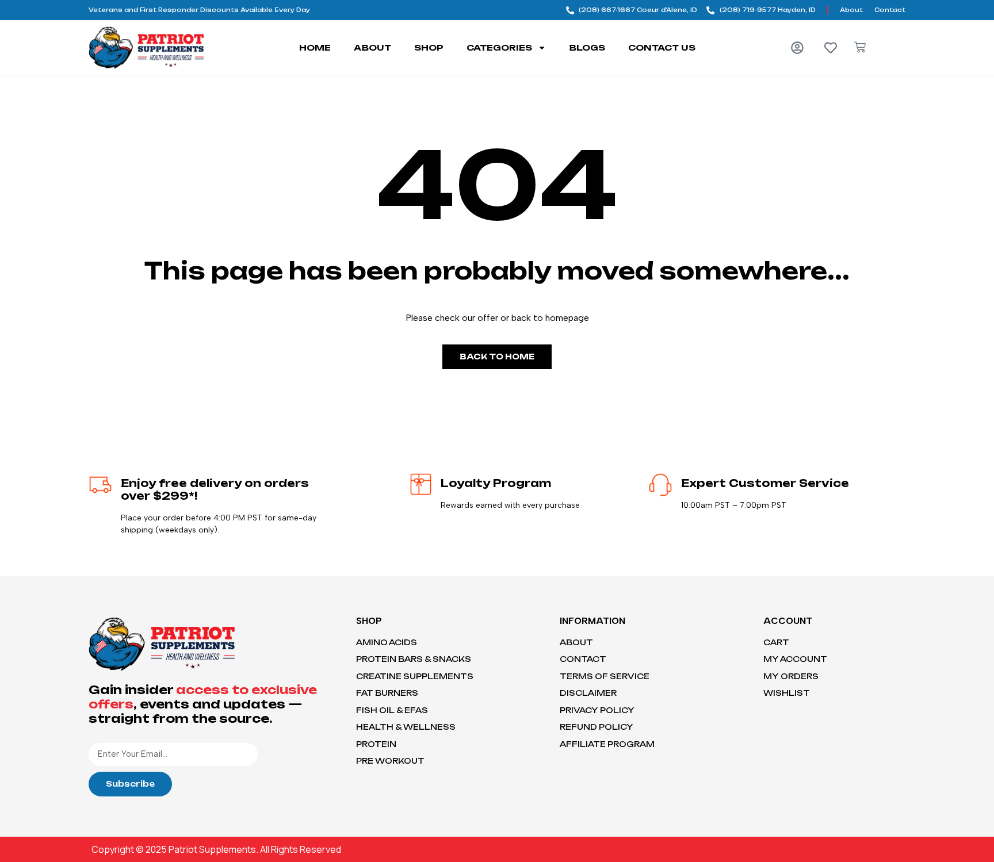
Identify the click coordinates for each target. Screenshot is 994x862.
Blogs (587, 47)
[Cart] (860, 47)
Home (315, 47)
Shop (429, 47)
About (372, 47)
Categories (499, 47)
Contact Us (661, 47)
